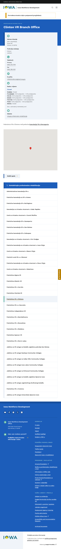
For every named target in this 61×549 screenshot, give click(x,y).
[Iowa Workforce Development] (9, 7)
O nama (37, 425)
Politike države (41, 516)
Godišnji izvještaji (40, 434)
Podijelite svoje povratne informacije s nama (16, 438)
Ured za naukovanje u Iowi (43, 475)
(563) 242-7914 (11, 64)
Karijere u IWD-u (40, 437)
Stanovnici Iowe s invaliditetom (44, 455)
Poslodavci (38, 452)
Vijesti (37, 431)
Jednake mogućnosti (41, 507)
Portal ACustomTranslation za (44, 478)
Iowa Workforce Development (28, 8)
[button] (30, 148)
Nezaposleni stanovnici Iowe (43, 446)
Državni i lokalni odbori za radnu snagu (44, 486)
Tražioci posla (39, 449)
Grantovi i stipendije (41, 482)
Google (50, 544)
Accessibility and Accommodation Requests (45, 520)
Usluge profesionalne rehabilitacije (17, 116)
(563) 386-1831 (11, 69)
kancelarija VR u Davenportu (39, 124)
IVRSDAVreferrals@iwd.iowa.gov (16, 79)
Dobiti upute (11, 176)
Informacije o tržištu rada (42, 472)
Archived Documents (41, 526)
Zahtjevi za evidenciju (41, 496)
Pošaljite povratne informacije (36, 535)
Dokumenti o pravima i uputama (44, 504)
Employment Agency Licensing (44, 510)
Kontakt (37, 428)
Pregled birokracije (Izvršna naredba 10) (45, 500)
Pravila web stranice (41, 513)
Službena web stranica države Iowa (13, 1)
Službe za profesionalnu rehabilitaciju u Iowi (46, 468)
